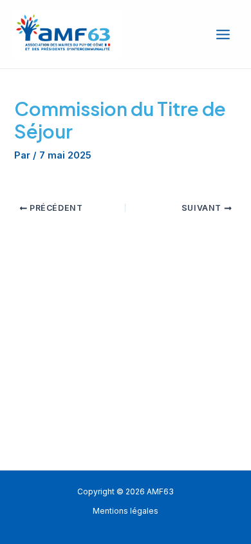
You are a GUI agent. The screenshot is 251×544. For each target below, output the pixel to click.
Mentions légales (125, 511)
